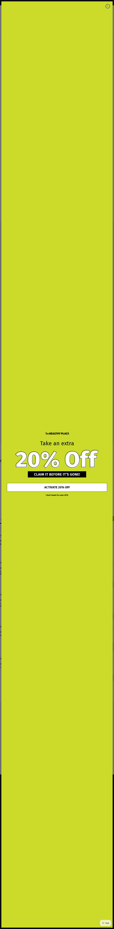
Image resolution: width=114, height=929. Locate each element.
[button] (57, 459)
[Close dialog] (108, 6)
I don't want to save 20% (57, 495)
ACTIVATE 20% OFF (57, 487)
